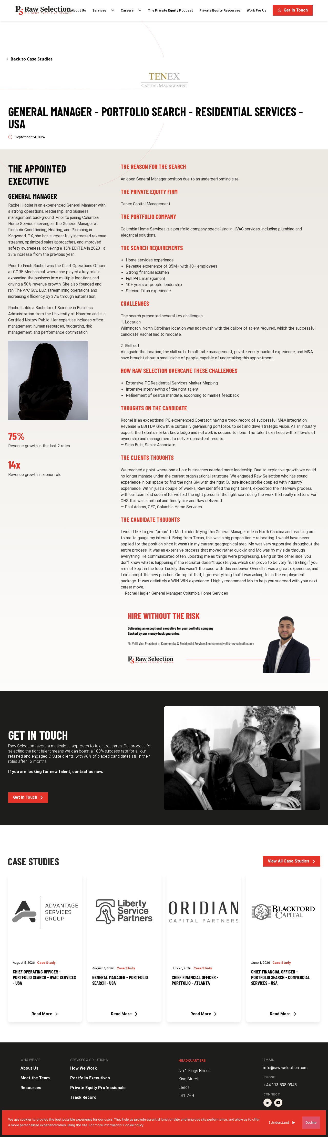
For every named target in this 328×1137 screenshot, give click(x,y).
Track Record (83, 1097)
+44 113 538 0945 (280, 1084)
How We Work (83, 1068)
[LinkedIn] (267, 1103)
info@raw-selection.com (285, 1067)
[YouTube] (278, 1103)
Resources (30, 1087)
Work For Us (256, 10)
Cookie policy (133, 1125)
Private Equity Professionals (98, 1087)
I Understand (279, 1122)
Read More (42, 1013)
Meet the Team (35, 1077)
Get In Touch (296, 10)
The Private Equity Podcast (170, 10)
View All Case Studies (288, 861)
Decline (310, 1122)
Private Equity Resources (219, 10)
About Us (78, 10)
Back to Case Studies (32, 59)
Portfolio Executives (90, 1077)
